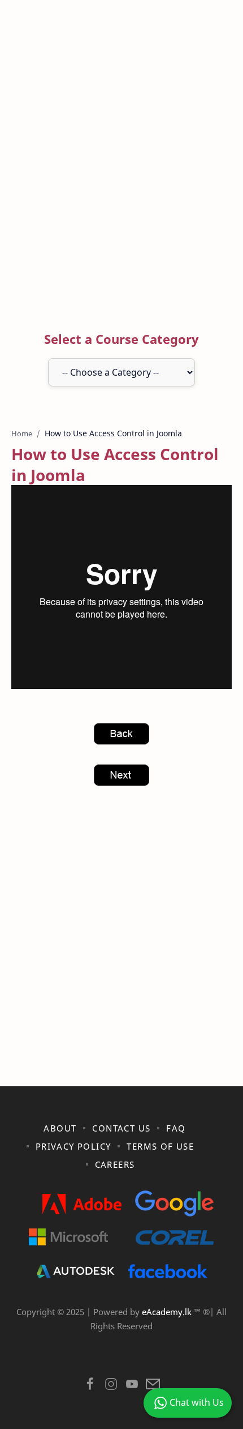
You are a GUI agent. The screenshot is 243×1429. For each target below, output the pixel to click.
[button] (90, 1387)
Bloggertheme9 (196, 1355)
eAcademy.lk (168, 1311)
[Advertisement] (121, 168)
